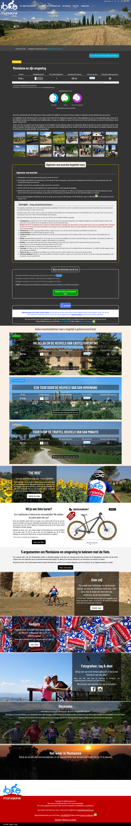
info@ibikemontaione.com (85, 810)
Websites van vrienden (69, 820)
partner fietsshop (76, 314)
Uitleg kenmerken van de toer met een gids (66, 108)
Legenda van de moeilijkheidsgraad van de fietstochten (25, 85)
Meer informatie (65, 567)
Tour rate (92, 78)
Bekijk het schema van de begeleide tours (65, 292)
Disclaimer (58, 820)
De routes (41, 6)
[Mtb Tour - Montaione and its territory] (19, 143)
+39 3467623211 (65, 321)
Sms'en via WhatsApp (86, 321)
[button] (91, 544)
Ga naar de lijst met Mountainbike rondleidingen (104, 56)
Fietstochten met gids (53, 6)
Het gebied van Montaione (28, 6)
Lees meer (34, 644)
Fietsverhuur (66, 6)
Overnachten (85, 6)
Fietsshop (76, 6)
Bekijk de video (34, 496)
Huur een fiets (38, 542)
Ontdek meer (97, 607)
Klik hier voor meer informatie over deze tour (66, 368)
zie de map (58, 275)
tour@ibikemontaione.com (49, 87)
